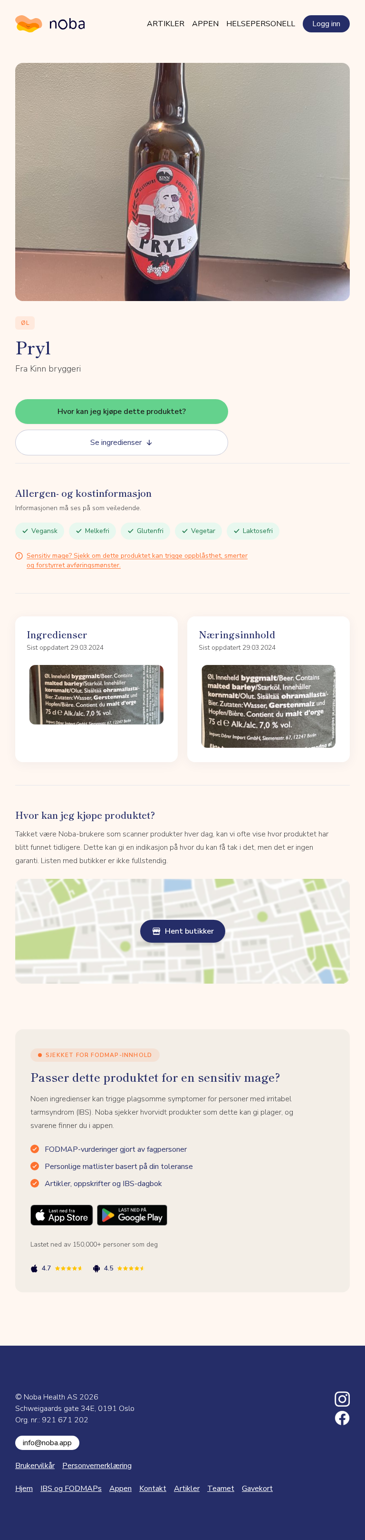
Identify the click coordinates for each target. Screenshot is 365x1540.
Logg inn (326, 24)
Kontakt (152, 1488)
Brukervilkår (35, 1465)
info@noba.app (47, 1443)
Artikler (165, 24)
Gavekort (257, 1488)
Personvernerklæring (97, 1465)
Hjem (24, 1488)
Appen (205, 24)
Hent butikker (189, 931)
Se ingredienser (116, 442)
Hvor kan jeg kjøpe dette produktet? (122, 411)
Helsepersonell (260, 24)
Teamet (220, 1488)
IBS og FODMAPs (71, 1488)
